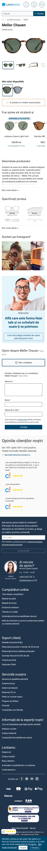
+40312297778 (25, 576)
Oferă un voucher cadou (12, 696)
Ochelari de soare (13, 19)
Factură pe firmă (9, 660)
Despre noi (6, 752)
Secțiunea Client (9, 664)
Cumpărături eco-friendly (12, 709)
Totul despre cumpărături (12, 594)
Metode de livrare (9, 603)
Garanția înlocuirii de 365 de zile (15, 655)
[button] (8, 65)
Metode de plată (9, 598)
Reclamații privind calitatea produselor (18, 651)
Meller (26, 19)
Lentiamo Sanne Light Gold (16, 136)
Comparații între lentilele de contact (17, 737)
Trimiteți (23, 427)
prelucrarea (22, 419)
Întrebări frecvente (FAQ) (12, 642)
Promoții (5, 705)
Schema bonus (8, 683)
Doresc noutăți (23, 550)
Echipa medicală (9, 733)
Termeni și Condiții (10, 611)
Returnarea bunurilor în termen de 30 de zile (20, 646)
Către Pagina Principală (19, 828)
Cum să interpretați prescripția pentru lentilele (21, 724)
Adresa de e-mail (12, 410)
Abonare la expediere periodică (15, 679)
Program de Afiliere (10, 701)
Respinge (35, 847)
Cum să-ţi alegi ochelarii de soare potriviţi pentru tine (23, 337)
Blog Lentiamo (8, 760)
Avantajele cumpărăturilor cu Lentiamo (18, 765)
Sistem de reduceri (10, 687)
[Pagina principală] (3, 19)
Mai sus (33, 828)
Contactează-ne (8, 769)
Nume (8, 400)
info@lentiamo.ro (26, 580)
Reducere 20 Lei (8, 692)
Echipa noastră (8, 756)
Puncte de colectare (10, 607)
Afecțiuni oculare (9, 728)
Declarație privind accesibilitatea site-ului (19, 616)
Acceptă (23, 847)
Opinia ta (9, 381)
